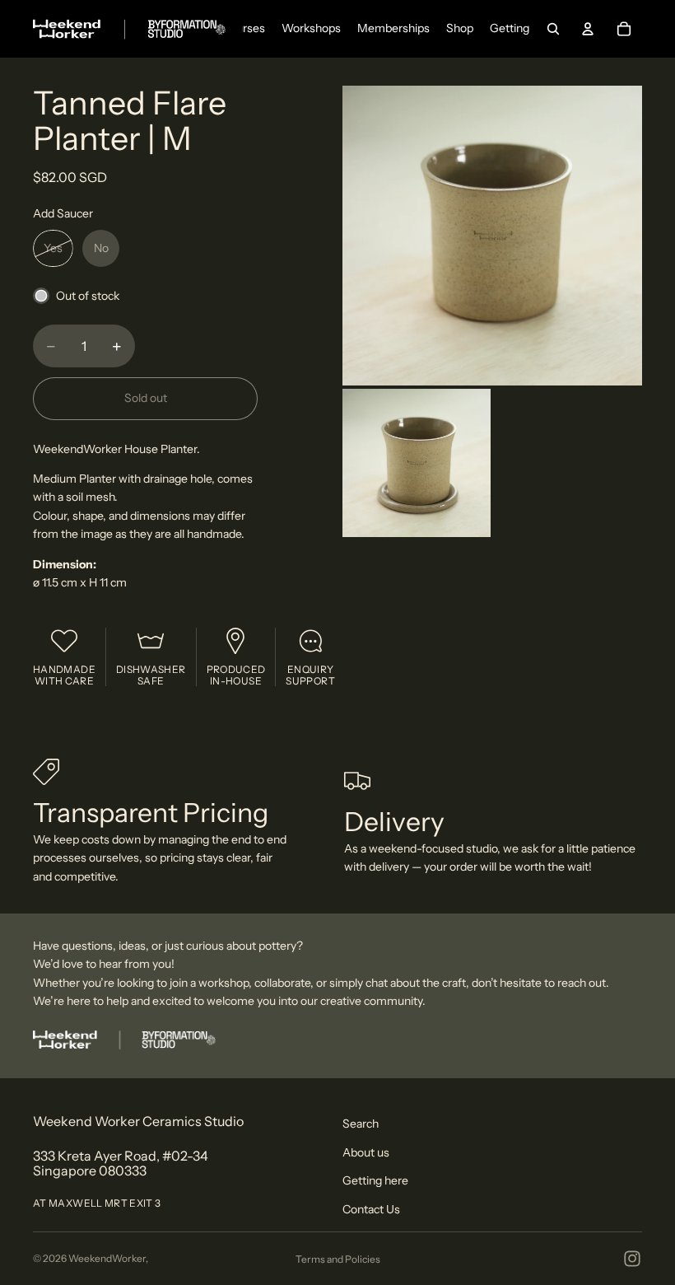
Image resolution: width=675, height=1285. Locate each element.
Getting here (375, 1180)
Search (360, 1123)
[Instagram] (632, 1259)
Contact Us (371, 1209)
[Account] (588, 29)
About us (365, 1152)
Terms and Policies (338, 1259)
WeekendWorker (107, 1258)
